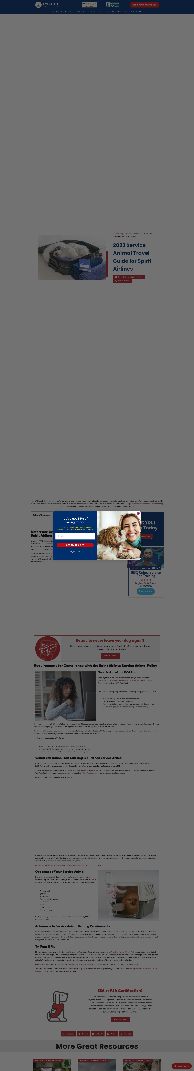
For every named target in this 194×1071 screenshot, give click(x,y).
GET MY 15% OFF (75, 545)
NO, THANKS (75, 552)
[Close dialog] (138, 513)
